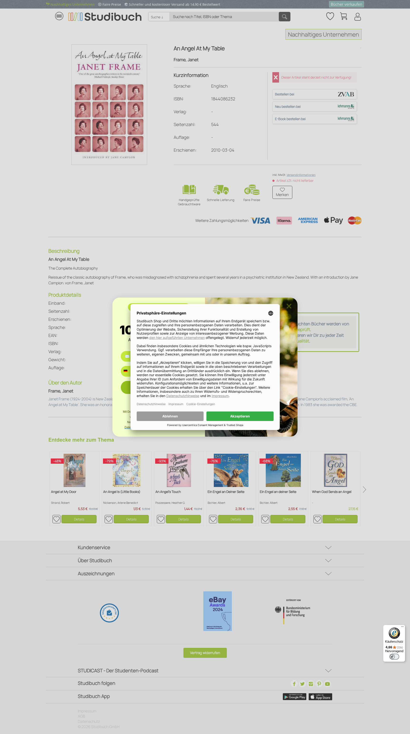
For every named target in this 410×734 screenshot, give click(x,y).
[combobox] (129, 371)
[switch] (394, 656)
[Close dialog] (289, 306)
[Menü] (402, 628)
